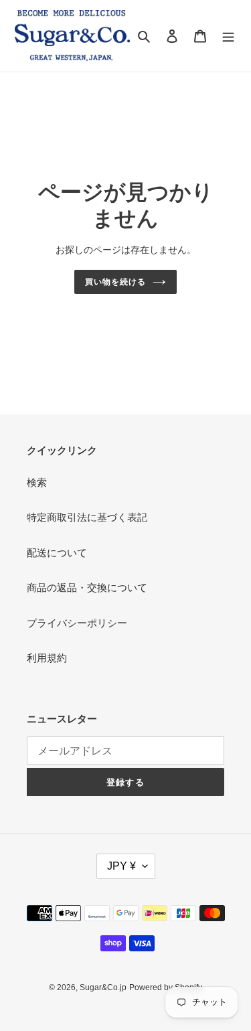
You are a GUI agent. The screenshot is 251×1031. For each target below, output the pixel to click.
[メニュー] (228, 35)
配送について (57, 552)
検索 (37, 482)
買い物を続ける (115, 282)
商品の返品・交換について (87, 587)
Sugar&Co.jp (103, 987)
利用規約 (47, 657)
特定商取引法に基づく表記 (87, 517)
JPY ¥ (121, 866)
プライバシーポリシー (77, 623)
